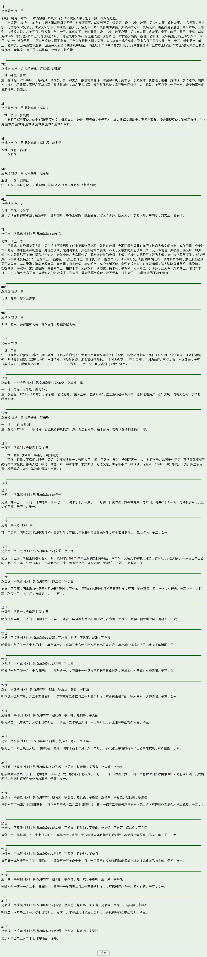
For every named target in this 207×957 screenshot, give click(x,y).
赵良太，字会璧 (63, 797)
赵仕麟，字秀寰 (87, 767)
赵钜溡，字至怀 (87, 931)
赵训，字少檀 (58, 741)
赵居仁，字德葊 (63, 581)
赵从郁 (6, 108)
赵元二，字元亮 (12, 494)
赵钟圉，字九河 (12, 853)
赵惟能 (56, 68)
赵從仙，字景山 (87, 827)
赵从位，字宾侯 (12, 827)
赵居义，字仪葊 (12, 581)
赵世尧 (56, 142)
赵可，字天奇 (10, 525)
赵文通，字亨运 (63, 551)
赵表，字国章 (10, 689)
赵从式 (44, 108)
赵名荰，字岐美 (12, 905)
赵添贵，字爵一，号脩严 (18, 611)
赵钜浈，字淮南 (12, 931)
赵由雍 (6, 417)
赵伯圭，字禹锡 (12, 233)
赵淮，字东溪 (101, 637)
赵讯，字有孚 (80, 741)
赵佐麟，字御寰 (112, 767)
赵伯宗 (56, 233)
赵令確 (44, 173)
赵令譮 (6, 173)
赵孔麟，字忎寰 (63, 767)
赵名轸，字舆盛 (63, 905)
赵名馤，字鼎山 (112, 905)
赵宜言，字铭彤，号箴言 (18, 447)
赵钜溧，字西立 (63, 931)
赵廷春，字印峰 (63, 715)
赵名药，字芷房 (87, 905)
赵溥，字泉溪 (80, 637)
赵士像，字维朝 (12, 879)
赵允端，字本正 (12, 663)
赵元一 (56, 494)
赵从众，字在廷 (136, 827)
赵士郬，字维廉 (63, 879)
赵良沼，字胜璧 (12, 797)
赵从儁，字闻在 (63, 827)
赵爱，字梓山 (80, 689)
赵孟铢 (59, 382)
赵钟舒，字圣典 (87, 853)
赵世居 (44, 142)
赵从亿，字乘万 (112, 827)
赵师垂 (6, 291)
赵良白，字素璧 (136, 797)
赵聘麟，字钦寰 (12, 767)
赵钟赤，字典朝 (63, 853)
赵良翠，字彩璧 (112, 797)
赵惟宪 (6, 68)
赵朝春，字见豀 (87, 715)
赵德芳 (6, 11)
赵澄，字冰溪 (58, 637)
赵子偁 (6, 203)
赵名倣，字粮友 (136, 905)
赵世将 (6, 142)
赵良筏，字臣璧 (87, 797)
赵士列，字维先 (112, 879)
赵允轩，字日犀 (63, 663)
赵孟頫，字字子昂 (13, 382)
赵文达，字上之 (12, 551)
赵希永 (6, 317)
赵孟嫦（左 (75, 382)
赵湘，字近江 (58, 689)
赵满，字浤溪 (10, 637)
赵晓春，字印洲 (12, 715)
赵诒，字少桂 (10, 741)
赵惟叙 (44, 68)
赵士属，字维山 (87, 879)
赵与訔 (6, 343)
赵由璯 (44, 417)
